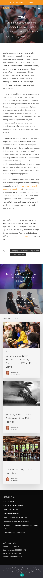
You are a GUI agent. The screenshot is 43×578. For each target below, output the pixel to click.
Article (21, 17)
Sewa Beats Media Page (12, 556)
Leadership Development (13, 505)
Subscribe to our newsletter (14, 553)
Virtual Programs (9, 501)
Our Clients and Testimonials (14, 533)
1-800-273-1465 (15, 547)
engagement (34, 251)
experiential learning (18, 254)
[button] (39, 8)
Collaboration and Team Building (16, 521)
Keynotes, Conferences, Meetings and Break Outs (20, 527)
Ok (22, 575)
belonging (14, 251)
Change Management (11, 513)
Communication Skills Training (15, 517)
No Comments (32, 37)
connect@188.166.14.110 (17, 550)
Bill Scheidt (12, 37)
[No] (41, 572)
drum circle (24, 251)
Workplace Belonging (11, 509)
